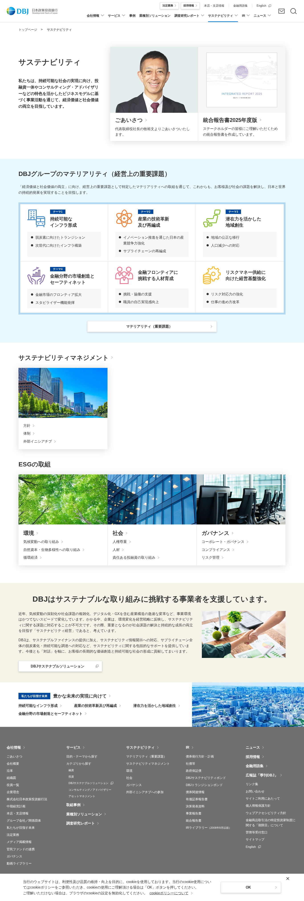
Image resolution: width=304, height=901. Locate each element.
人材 (116, 550)
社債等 (190, 763)
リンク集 (252, 784)
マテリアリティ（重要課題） (146, 756)
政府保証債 (193, 770)
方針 (26, 425)
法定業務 (13, 834)
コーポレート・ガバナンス (223, 542)
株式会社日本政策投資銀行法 (27, 799)
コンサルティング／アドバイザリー (90, 789)
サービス (73, 747)
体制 (26, 433)
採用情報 (253, 757)
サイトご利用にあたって (263, 798)
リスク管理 (210, 557)
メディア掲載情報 (19, 842)
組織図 (11, 778)
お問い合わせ (255, 791)
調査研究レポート (80, 823)
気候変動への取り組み (41, 542)
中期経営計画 (16, 806)
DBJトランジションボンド (204, 785)
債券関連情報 (195, 792)
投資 (71, 776)
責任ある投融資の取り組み (134, 557)
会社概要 (13, 763)
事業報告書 (193, 813)
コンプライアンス (216, 550)
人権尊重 (120, 542)
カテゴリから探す (78, 763)
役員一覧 (13, 785)
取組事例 (73, 805)
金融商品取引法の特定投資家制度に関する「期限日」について (271, 822)
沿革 (10, 770)
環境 (129, 770)
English (253, 847)
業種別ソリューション (84, 814)
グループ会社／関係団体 (24, 820)
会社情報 (14, 747)
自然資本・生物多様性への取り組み (51, 550)
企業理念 (13, 792)
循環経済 (30, 557)
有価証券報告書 (197, 799)
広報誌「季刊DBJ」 (262, 775)
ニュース (253, 747)
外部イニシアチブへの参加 (145, 792)
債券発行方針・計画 (200, 756)
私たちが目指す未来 (21, 827)
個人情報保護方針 (258, 805)
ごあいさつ (14, 756)
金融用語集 (254, 766)
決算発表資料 (195, 806)
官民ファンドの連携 (21, 849)
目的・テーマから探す (81, 756)
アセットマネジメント (82, 796)
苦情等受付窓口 (257, 832)
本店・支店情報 (17, 813)
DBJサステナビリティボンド (206, 778)
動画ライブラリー (19, 863)
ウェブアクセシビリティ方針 (266, 813)
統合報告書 (193, 820)
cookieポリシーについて (169, 893)
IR (187, 747)
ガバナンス (14, 856)
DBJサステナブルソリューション (91, 783)
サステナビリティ (140, 747)
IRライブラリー (208, 827)
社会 (129, 778)
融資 (71, 770)
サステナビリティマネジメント (148, 763)
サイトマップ (255, 839)
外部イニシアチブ (37, 441)
